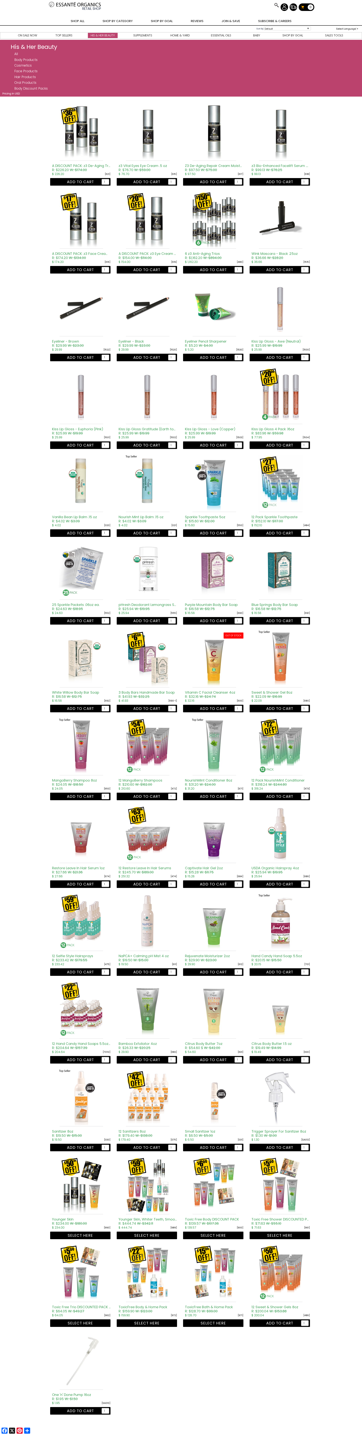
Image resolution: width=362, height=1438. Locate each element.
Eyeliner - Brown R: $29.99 (68, 343)
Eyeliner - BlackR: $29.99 (134, 343)
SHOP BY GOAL (162, 21)
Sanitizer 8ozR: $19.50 (67, 1133)
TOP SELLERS (63, 35)
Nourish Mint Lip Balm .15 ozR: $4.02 (141, 519)
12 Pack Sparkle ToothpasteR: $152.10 (275, 519)
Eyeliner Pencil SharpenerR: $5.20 (206, 343)
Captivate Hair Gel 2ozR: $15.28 (204, 870)
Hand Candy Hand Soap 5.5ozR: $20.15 (277, 958)
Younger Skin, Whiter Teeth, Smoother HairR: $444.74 (148, 1221)
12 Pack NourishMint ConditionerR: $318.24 (278, 782)
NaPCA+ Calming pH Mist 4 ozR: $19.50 (144, 958)
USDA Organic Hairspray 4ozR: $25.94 (275, 870)
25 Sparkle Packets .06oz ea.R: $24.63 (75, 607)
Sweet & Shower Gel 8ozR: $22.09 (272, 694)
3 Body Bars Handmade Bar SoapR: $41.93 (147, 694)
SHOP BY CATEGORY (118, 21)
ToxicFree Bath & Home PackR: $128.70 (209, 1309)
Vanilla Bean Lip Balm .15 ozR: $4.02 (74, 519)
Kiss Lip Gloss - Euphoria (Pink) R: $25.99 (77, 431)
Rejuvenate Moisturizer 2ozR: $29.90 (207, 958)
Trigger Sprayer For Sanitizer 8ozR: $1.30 (279, 1133)
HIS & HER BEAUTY (103, 35)
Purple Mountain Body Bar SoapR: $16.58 (211, 607)
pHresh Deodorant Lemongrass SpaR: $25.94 (148, 607)
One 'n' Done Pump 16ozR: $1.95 (71, 1397)
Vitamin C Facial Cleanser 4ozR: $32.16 (210, 694)
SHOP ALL (77, 21)
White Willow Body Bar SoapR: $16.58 (75, 694)
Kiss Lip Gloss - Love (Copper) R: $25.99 (210, 431)
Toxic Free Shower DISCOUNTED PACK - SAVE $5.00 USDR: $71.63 (281, 1221)
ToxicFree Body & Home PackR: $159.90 (143, 1309)
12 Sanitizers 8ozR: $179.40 (135, 1133)
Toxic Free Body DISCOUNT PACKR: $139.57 (212, 1221)
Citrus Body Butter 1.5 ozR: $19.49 (272, 1046)
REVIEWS (197, 21)
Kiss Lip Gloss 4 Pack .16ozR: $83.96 (273, 431)
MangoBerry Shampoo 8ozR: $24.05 (74, 782)
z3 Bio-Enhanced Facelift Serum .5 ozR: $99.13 (281, 168)
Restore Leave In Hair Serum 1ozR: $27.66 (78, 870)
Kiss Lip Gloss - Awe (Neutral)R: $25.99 (276, 343)
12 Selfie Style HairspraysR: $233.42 (72, 958)
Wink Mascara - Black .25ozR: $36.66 (275, 256)
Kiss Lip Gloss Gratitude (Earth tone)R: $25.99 (148, 431)
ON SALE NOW (27, 35)
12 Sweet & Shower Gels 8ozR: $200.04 (275, 1309)
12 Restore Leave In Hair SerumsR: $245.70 (145, 870)
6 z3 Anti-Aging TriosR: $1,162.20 (203, 256)
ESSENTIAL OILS (221, 35)
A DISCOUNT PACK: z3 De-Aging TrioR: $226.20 (81, 168)
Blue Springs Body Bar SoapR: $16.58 (275, 607)
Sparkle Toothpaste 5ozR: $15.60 (205, 519)
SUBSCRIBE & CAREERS (274, 21)
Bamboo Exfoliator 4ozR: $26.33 (138, 1046)
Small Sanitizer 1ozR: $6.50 (200, 1133)
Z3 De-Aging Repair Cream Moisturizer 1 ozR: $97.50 (214, 168)
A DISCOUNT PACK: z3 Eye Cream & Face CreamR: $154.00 (148, 256)
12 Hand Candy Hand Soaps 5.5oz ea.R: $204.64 (81, 1046)
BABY (256, 35)
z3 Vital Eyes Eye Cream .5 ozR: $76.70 (143, 168)
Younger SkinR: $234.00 (69, 1221)
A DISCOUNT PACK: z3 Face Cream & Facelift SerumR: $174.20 (81, 256)
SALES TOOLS (334, 35)
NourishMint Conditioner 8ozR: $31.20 (208, 782)
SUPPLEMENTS (142, 35)
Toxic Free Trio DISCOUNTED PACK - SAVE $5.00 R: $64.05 (81, 1309)
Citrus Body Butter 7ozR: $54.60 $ (203, 1046)
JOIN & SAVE (276, 5)
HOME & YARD (180, 35)
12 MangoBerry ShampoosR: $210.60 (140, 782)
